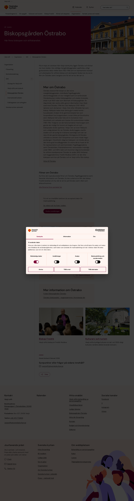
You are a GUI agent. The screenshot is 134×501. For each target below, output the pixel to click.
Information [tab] (67, 236)
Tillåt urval (67, 269)
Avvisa (41, 269)
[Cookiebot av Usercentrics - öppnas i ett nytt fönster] (98, 230)
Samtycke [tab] (40, 236)
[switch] (56, 261)
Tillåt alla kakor (93, 269)
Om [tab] (94, 236)
